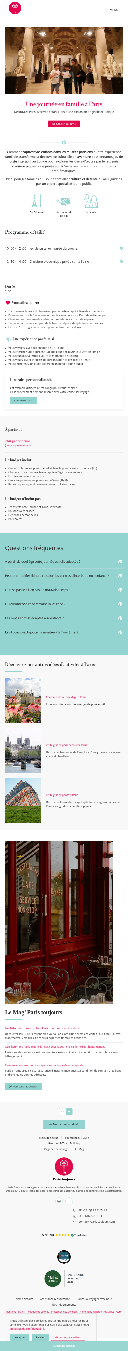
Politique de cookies (38, 1311)
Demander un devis (64, 123)
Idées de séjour (48, 1138)
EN (62, 1111)
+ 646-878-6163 (92, 1216)
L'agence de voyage (56, 1149)
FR (69, 1111)
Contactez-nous (23, 400)
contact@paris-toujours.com (97, 1221)
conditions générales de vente (97, 1311)
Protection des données (64, 1311)
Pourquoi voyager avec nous (94, 1299)
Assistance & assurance (55, 1299)
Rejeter (40, 1337)
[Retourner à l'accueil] (15, 10)
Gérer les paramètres (68, 1337)
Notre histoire (24, 1299)
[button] (116, 10)
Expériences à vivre (77, 1138)
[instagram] (59, 1201)
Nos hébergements (64, 1304)
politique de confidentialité (27, 1329)
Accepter (19, 1337)
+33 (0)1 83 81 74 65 (94, 1210)
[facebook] (69, 1201)
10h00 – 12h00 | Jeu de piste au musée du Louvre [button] (41, 248)
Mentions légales (15, 1311)
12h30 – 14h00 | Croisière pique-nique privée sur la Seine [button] (47, 261)
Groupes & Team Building (64, 1143)
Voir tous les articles (25, 1086)
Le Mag (79, 1149)
